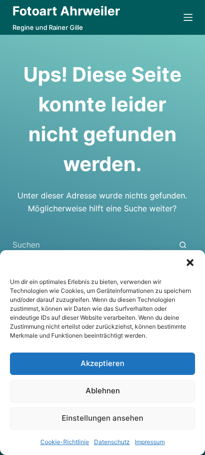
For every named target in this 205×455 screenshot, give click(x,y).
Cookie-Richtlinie (64, 442)
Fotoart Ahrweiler (66, 10)
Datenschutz (112, 442)
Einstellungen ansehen (102, 418)
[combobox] (93, 245)
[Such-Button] (183, 245)
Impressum (150, 442)
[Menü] (188, 17)
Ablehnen (103, 390)
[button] (190, 263)
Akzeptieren (102, 363)
